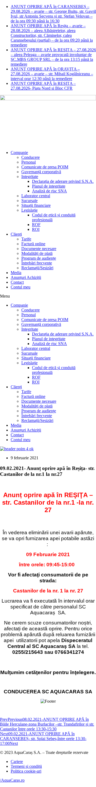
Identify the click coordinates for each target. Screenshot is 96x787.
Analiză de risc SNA (49, 191)
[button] (48, 296)
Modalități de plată (37, 253)
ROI (35, 229)
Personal (28, 162)
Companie (19, 152)
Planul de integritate (48, 186)
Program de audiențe (38, 258)
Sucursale (29, 200)
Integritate (29, 176)
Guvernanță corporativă (41, 171)
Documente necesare (38, 248)
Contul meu (20, 287)
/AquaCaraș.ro (12, 780)
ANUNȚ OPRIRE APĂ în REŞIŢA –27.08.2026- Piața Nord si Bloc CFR (43, 85)
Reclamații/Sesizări (37, 268)
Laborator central (35, 195)
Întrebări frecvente (36, 263)
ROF (36, 224)
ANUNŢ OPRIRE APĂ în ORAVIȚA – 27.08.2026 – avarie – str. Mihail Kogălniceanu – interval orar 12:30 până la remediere (52, 74)
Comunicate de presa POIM (44, 167)
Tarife (26, 239)
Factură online (33, 244)
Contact (17, 282)
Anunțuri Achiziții (26, 277)
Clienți (16, 234)
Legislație (29, 210)
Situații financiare (36, 205)
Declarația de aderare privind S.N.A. (63, 181)
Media (16, 272)
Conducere (30, 157)
